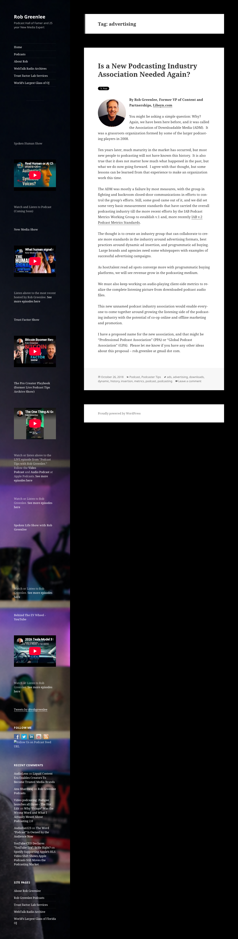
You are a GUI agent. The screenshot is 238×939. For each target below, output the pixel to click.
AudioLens (21, 773)
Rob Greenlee (29, 16)
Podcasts (19, 54)
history (115, 381)
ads (169, 377)
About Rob (21, 61)
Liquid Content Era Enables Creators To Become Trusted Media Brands (34, 778)
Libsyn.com (162, 105)
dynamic (103, 381)
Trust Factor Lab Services (31, 76)
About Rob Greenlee (27, 891)
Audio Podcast (40, 472)
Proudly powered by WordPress (119, 413)
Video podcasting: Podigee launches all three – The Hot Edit (32, 804)
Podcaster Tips (151, 377)
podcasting (165, 381)
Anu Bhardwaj (23, 789)
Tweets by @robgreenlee (30, 709)
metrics (139, 381)
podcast (150, 381)
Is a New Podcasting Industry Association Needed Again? (147, 70)
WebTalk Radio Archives (30, 68)
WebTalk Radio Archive (29, 912)
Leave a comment (189, 381)
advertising (180, 377)
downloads (196, 377)
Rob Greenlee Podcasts (29, 898)
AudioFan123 (22, 828)
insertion (127, 381)
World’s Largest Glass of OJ (31, 83)
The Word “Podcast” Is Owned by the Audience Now (31, 832)
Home (18, 47)
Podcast (134, 377)
